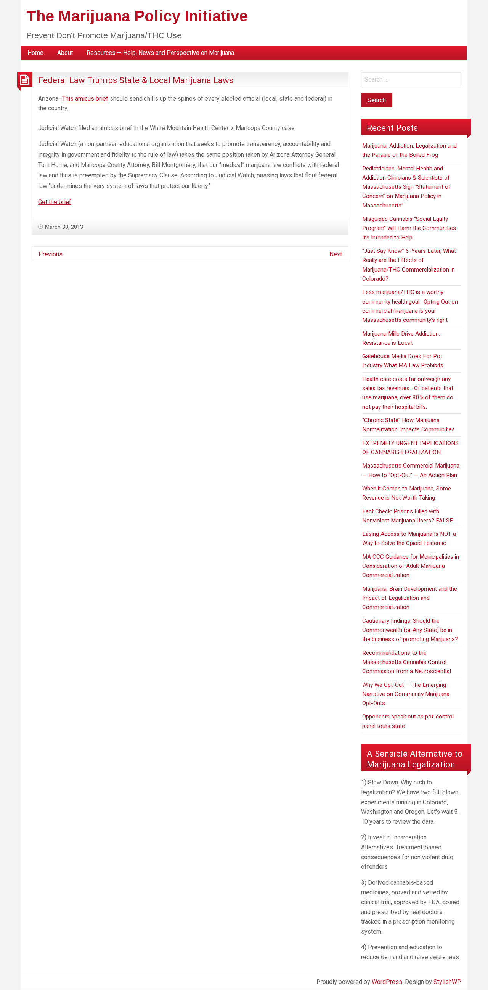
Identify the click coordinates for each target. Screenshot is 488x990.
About (65, 52)
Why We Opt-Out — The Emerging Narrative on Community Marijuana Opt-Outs (405, 694)
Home (35, 52)
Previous (51, 254)
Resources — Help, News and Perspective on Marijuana (160, 52)
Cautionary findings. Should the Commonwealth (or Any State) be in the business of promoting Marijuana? (410, 630)
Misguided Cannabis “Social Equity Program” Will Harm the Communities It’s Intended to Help (409, 228)
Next (335, 254)
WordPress (387, 981)
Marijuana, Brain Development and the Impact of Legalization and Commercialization (409, 598)
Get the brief (54, 202)
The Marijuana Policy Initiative (137, 16)
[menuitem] (35, 53)
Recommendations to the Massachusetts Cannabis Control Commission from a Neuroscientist (406, 662)
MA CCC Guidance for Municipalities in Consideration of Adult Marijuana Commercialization (410, 566)
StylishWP (447, 981)
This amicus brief (85, 98)
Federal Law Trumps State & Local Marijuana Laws (135, 80)
